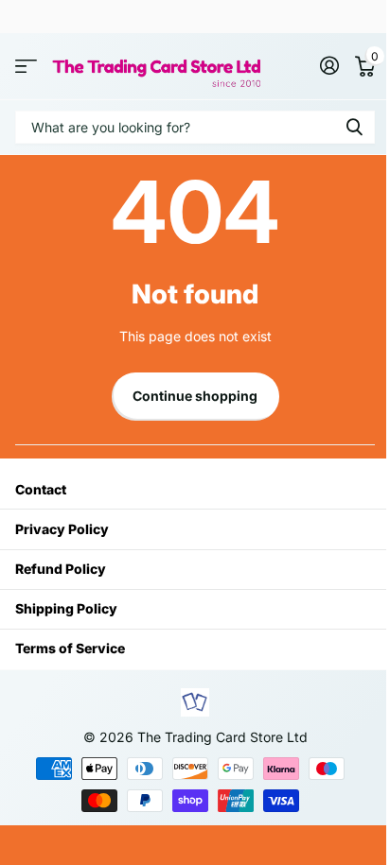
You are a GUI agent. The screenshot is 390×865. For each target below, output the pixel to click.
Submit (354, 127)
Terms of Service (70, 648)
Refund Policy (60, 569)
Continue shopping (195, 396)
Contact (40, 489)
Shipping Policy (66, 608)
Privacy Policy (62, 529)
